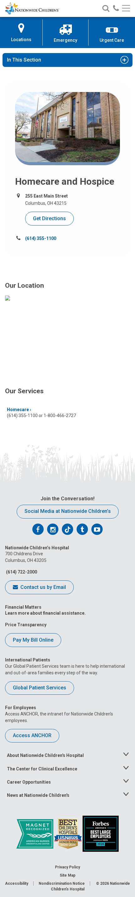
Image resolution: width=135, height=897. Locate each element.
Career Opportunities (29, 782)
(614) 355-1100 (40, 238)
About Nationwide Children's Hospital (45, 755)
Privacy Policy (67, 867)
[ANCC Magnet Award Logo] (35, 833)
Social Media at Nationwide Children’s (67, 511)
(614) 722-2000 (21, 571)
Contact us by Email (42, 587)
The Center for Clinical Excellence (42, 768)
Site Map (67, 875)
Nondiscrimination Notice (62, 883)
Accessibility (16, 883)
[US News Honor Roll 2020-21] (68, 833)
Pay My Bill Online (33, 640)
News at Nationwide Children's (38, 795)
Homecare (18, 409)
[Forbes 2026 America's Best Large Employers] (101, 833)
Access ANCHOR (32, 735)
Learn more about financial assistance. (45, 613)
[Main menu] (126, 8)
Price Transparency (25, 624)
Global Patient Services (39, 688)
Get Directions (49, 218)
